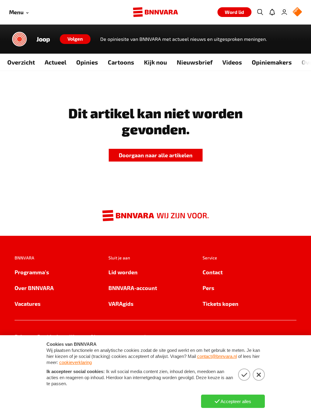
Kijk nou (155, 62)
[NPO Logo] (297, 12)
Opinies (87, 62)
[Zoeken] (260, 12)
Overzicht (21, 62)
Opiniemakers (272, 62)
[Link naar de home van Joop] (19, 39)
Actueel (56, 62)
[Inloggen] (284, 12)
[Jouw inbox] (272, 12)
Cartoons (121, 62)
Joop (43, 39)
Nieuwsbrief (195, 62)
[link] (156, 155)
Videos (232, 62)
